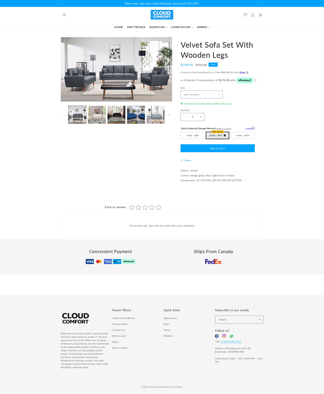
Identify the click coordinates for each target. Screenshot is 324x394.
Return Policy (120, 347)
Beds (166, 323)
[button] (64, 15)
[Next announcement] (262, 3)
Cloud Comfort (156, 387)
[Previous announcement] (62, 3)
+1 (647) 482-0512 (230, 341)
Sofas (167, 329)
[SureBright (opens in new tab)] (250, 127)
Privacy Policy (120, 323)
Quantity (185, 110)
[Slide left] (64, 114)
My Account (119, 335)
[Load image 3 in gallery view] (116, 115)
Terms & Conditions (123, 317)
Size (183, 88)
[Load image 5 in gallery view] (156, 115)
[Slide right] (168, 114)
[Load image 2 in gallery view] (97, 115)
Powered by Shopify (173, 387)
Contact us (118, 329)
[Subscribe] (259, 319)
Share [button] (187, 160)
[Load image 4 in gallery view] (136, 115)
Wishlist (168, 335)
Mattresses (170, 317)
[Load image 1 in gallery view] (77, 115)
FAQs (115, 341)
